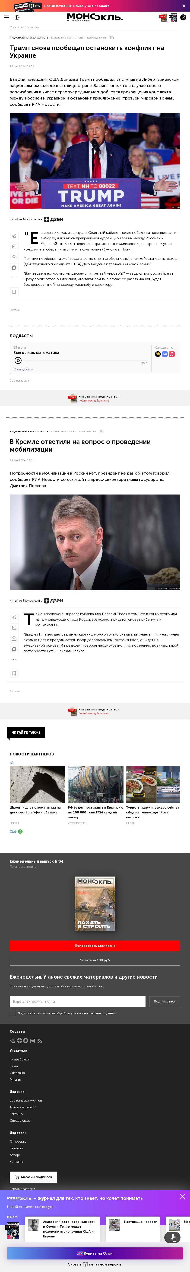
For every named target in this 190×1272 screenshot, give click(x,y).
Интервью (17, 1073)
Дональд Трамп (97, 37)
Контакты (17, 1162)
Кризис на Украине (63, 37)
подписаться (108, 396)
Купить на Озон (98, 1253)
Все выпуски (19, 380)
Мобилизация (88, 431)
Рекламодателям (22, 1189)
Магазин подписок (36, 1177)
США (81, 37)
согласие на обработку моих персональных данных (76, 1013)
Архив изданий (21, 1107)
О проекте (18, 1142)
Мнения (16, 1080)
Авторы (15, 1155)
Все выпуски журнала (26, 1100)
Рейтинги (17, 1114)
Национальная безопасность (29, 37)
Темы (14, 1066)
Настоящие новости (140, 1222)
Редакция (17, 1148)
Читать (84, 396)
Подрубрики (19, 1059)
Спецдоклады (20, 1121)
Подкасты (21, 336)
